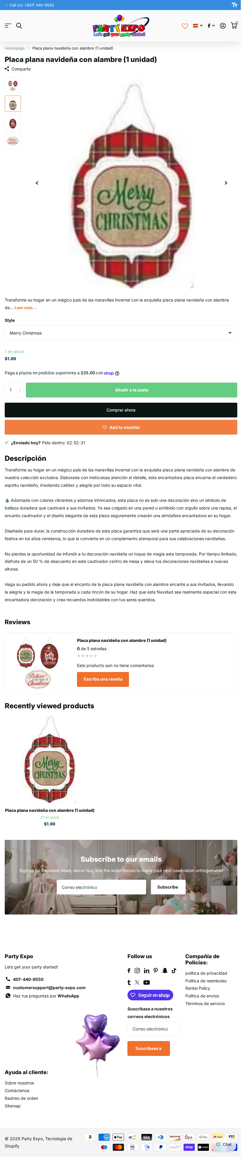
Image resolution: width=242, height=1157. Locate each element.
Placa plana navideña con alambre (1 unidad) (49, 820)
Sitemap (13, 1116)
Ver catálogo (8, 25)
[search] (19, 25)
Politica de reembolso (202, 991)
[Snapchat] (163, 981)
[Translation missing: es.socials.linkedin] (144, 981)
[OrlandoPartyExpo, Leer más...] (206, 25)
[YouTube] (144, 993)
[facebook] (126, 981)
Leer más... (25, 303)
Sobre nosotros (19, 1093)
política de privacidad (203, 983)
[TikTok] (172, 981)
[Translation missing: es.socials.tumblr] (127, 993)
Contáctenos (17, 1101)
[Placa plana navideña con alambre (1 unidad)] (49, 769)
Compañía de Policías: (199, 970)
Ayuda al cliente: (26, 1083)
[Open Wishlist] (180, 25)
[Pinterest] (153, 981)
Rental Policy (194, 999)
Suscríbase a (146, 1059)
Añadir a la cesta (129, 385)
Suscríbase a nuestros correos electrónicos (148, 1023)
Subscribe (166, 897)
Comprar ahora (118, 405)
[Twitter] (135, 993)
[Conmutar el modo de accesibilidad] (230, 5)
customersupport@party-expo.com (49, 998)
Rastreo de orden (21, 1108)
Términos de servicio (202, 1014)
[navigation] (36, 180)
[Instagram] (135, 981)
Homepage (15, 48)
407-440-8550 (28, 990)
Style (10, 315)
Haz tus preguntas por (46, 1006)
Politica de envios (199, 1006)
